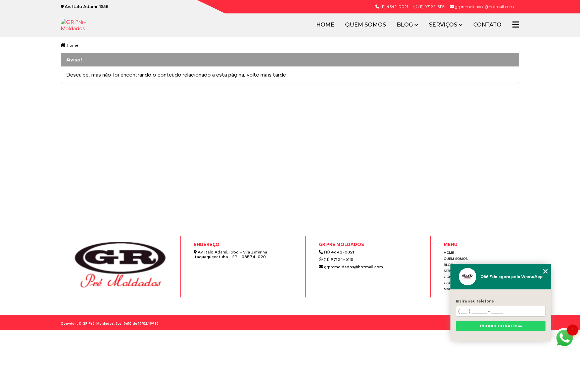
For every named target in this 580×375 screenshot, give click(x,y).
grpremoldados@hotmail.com (353, 267)
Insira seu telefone (475, 301)
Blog (405, 25)
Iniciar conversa (501, 326)
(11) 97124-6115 (430, 6)
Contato (487, 25)
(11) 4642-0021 (393, 6)
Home (325, 25)
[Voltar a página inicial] (83, 25)
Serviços (443, 25)
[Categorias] (515, 25)
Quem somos (365, 25)
